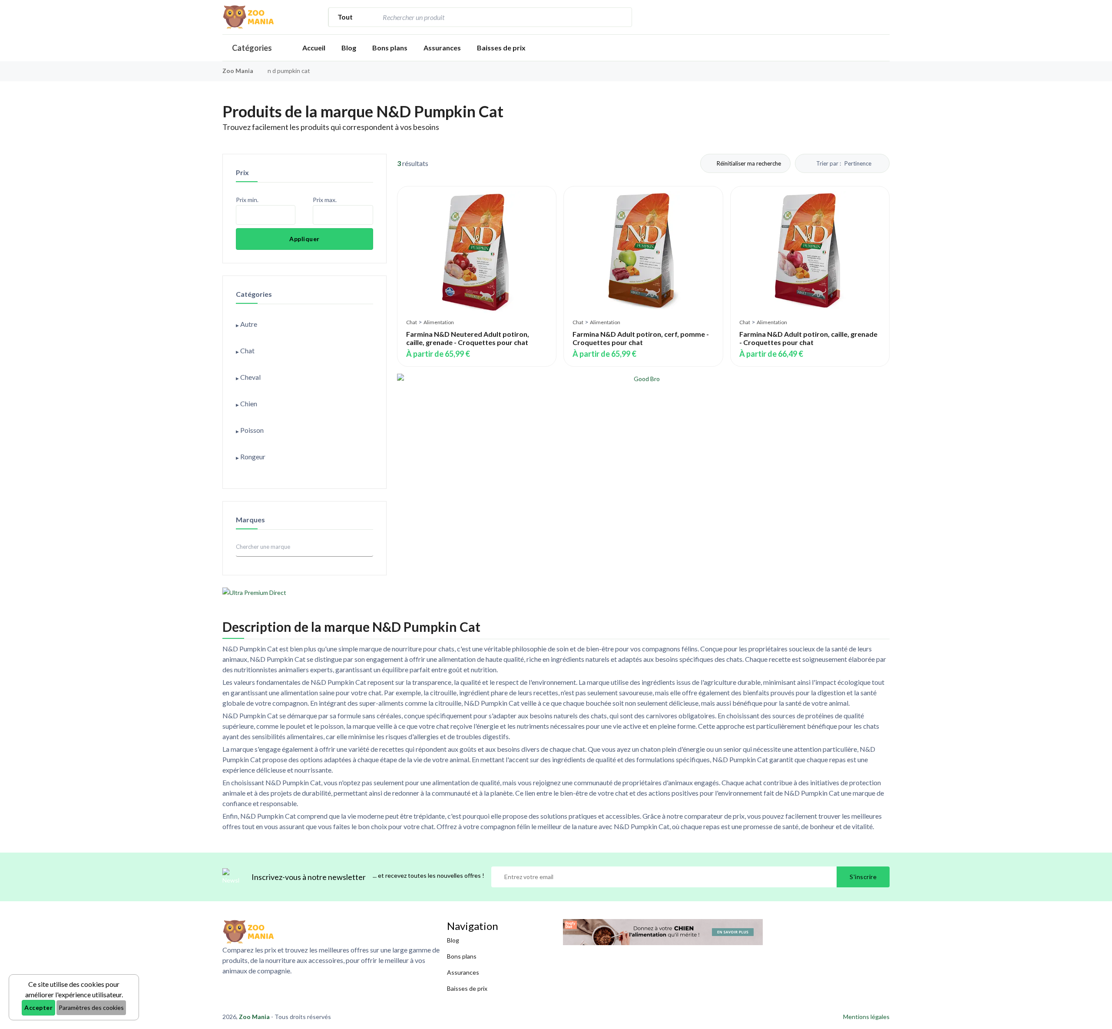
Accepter (38, 1007)
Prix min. (247, 199)
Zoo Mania (237, 70)
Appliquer (304, 238)
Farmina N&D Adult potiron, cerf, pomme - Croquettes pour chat (641, 338)
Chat (411, 322)
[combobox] (495, 17)
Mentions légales (866, 1016)
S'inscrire (863, 876)
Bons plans (389, 47)
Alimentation (439, 322)
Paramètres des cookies (91, 1007)
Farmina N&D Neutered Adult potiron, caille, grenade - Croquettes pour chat (467, 338)
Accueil (313, 47)
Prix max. (325, 199)
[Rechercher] (621, 17)
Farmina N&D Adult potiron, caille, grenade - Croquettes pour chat (808, 338)
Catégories (252, 48)
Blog (348, 47)
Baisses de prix (501, 47)
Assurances (442, 47)
